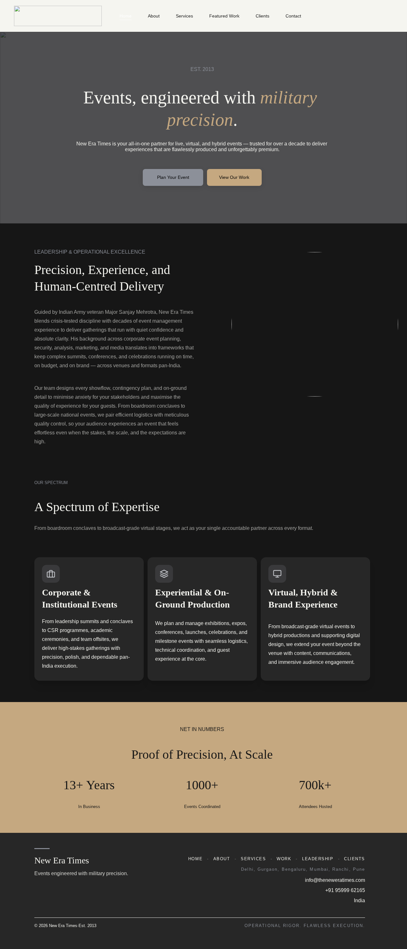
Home (126, 15)
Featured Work (224, 15)
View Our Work (234, 177)
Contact (293, 15)
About (154, 15)
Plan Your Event (173, 177)
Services (184, 15)
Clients (262, 15)
